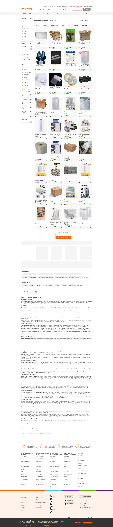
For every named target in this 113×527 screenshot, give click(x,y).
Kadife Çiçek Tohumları (53, 468)
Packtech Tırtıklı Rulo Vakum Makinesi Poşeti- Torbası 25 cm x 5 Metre (56, 87)
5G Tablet (79, 475)
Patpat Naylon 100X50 (53, 111)
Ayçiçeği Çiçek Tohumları (54, 476)
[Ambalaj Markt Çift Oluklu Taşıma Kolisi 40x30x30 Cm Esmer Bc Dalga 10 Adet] (41, 103)
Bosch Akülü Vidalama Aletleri (40, 464)
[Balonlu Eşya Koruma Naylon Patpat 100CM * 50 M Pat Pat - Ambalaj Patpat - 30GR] (85, 103)
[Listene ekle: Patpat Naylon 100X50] (61, 98)
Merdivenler (23, 486)
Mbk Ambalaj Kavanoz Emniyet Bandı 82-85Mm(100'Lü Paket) (56, 66)
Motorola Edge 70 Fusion (82, 473)
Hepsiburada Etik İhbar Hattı (85, 507)
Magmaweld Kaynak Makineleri (40, 477)
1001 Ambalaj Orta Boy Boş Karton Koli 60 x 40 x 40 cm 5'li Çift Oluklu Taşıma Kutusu (56, 200)
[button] (31, 49)
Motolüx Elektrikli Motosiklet (39, 456)
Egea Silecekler (52, 486)
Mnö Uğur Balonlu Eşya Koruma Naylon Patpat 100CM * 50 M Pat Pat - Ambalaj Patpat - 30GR (85, 112)
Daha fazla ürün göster (63, 237)
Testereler (65, 479)
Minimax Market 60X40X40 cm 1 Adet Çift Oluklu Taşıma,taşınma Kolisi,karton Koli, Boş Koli (84, 43)
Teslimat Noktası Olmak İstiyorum (40, 504)
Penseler (65, 486)
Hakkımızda (23, 495)
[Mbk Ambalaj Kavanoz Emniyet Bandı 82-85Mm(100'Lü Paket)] (55, 57)
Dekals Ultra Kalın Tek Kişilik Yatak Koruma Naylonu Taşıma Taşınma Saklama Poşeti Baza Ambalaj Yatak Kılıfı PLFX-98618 (55, 157)
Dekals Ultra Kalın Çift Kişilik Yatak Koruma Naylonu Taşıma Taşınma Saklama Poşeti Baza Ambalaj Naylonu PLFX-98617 (56, 135)
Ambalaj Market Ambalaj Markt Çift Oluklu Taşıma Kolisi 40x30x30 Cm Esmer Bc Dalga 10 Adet (40, 113)
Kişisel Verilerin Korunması (25, 504)
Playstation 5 (80, 471)
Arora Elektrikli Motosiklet (39, 463)
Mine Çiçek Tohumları (53, 458)
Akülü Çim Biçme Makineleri (54, 464)
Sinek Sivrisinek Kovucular (25, 461)
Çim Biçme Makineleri (67, 477)
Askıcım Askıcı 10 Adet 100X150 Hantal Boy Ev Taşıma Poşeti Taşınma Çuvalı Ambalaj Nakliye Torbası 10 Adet (85, 88)
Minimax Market (26, 28)
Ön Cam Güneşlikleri (67, 464)
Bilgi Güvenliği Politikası (25, 505)
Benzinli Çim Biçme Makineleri (54, 466)
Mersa (25, 26)
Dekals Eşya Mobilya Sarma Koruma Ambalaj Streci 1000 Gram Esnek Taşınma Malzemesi (40, 135)
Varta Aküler (37, 459)
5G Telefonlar (80, 476)
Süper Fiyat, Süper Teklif (51, 6)
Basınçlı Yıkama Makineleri (25, 466)
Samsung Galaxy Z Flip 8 (82, 483)
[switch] (31, 18)
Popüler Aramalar (81, 458)
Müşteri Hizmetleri (72, 6)
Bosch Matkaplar (38, 487)
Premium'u (27, 9)
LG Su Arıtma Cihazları (38, 476)
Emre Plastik (26, 34)
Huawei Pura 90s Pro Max (82, 465)
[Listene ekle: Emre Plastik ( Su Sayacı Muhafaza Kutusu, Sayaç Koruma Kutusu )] (46, 52)
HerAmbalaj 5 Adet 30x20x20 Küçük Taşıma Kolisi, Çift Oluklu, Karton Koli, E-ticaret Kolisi (70, 157)
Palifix (25, 39)
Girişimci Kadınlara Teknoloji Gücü (40, 502)
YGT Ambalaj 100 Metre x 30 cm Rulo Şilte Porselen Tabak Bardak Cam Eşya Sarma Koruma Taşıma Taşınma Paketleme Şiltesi (70, 223)
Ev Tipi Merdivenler (53, 469)
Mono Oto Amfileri (52, 482)
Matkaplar (65, 476)
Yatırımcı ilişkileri (23, 499)
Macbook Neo (80, 468)
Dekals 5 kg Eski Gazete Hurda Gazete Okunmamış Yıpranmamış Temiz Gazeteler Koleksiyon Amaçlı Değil (56, 179)
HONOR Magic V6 (81, 486)
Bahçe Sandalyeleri (67, 461)
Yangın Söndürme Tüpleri (25, 482)
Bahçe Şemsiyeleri (24, 476)
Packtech (25, 38)
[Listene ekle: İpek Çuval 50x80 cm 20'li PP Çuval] (76, 164)
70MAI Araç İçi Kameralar (39, 461)
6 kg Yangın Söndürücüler (54, 474)
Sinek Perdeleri (23, 468)
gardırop (85, 349)
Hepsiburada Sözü (81, 455)
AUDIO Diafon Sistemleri (39, 469)
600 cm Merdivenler (53, 487)
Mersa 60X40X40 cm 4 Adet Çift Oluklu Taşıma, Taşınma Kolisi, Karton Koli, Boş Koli (55, 43)
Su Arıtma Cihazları (24, 463)
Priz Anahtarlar (66, 468)
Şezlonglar (66, 466)
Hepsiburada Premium (79, 6)
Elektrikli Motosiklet (24, 456)
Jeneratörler (23, 484)
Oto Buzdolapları (66, 458)
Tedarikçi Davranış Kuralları (39, 500)
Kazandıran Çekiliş (81, 470)
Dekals (25, 36)
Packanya (25, 33)
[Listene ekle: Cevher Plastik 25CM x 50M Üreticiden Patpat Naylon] (90, 208)
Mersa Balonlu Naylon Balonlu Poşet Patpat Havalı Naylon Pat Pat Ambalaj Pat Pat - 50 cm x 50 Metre (70, 65)
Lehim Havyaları (66, 481)
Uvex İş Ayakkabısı (38, 482)
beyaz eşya (61, 396)
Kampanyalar (59, 6)
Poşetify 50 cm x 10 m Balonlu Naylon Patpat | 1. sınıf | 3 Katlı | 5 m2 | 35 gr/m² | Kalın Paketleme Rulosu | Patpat (85, 177)
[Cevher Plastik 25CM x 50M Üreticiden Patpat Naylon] (85, 213)
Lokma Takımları (66, 471)
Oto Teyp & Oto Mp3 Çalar (68, 482)
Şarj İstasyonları (66, 459)
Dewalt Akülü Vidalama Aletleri (40, 479)
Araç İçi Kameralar (24, 464)
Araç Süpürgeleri (66, 456)
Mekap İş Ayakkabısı (38, 486)
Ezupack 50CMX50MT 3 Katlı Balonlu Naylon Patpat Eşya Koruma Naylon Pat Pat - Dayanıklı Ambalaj (85, 200)
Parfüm (70, 307)
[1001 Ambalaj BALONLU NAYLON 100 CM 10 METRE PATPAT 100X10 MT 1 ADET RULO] (41, 147)
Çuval (25, 31)
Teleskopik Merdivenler (53, 463)
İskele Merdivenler (53, 461)
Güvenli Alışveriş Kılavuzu (25, 507)
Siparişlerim (44, 6)
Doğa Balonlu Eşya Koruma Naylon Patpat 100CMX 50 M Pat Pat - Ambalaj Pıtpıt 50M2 (40, 43)
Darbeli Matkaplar (52, 456)
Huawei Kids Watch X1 (81, 463)
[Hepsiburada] (26, 8)
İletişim (22, 510)
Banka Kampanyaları (38, 507)
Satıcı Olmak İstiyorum (38, 497)
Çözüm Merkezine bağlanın (85, 496)
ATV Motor (22, 459)
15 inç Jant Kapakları (53, 479)
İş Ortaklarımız (23, 497)
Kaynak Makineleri (67, 463)
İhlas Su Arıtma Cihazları (39, 458)
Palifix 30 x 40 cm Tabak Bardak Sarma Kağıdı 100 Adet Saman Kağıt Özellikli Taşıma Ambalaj (85, 135)
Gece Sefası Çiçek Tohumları (54, 481)
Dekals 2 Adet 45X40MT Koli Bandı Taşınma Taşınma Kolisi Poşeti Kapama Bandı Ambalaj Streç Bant (70, 88)
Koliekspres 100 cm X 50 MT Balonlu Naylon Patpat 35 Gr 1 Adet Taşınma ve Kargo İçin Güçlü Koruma (85, 65)
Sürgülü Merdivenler (53, 484)
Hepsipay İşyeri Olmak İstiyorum (40, 499)
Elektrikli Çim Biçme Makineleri (54, 477)
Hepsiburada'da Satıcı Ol (88, 6)
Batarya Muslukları (67, 487)
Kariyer (22, 502)
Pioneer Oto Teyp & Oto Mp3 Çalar (40, 468)
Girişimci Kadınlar (65, 6)
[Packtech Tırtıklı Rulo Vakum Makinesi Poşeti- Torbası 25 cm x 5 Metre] (55, 79)
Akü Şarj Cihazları (67, 484)
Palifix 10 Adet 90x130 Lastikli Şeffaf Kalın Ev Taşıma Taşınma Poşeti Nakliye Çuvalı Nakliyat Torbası (70, 135)
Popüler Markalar (81, 460)
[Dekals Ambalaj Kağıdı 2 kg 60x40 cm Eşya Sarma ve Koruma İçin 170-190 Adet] (41, 191)
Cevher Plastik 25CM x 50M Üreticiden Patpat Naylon (83, 221)
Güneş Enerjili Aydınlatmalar (25, 469)
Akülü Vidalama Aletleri (24, 481)
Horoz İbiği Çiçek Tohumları (54, 459)
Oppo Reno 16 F (80, 478)
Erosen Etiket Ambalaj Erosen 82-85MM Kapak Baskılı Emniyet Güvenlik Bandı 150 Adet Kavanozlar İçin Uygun (70, 44)
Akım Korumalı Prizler (24, 487)
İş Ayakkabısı (66, 469)
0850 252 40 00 (85, 503)
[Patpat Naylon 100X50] (55, 103)
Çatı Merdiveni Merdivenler (54, 471)
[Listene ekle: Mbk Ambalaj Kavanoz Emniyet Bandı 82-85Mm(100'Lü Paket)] (61, 52)
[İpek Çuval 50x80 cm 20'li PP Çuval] (70, 169)
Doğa (24, 29)
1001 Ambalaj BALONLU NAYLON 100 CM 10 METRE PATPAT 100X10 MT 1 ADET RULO (41, 155)
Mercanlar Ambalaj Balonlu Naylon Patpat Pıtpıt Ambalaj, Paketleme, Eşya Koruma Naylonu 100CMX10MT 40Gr (85, 155)
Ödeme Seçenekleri (38, 505)
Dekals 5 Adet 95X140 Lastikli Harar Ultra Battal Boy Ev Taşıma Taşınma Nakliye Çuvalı (55, 223)
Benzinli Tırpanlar (24, 474)
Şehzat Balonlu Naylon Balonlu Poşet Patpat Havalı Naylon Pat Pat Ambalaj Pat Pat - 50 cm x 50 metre (70, 200)
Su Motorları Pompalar (24, 479)
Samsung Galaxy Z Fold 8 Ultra (83, 481)
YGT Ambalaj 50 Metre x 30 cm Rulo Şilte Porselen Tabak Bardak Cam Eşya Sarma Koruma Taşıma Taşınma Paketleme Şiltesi (41, 88)
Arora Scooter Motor (38, 474)
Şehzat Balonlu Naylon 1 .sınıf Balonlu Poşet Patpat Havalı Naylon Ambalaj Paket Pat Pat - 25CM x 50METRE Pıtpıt (70, 112)
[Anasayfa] (35, 18)
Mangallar (22, 477)
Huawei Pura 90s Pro (81, 466)
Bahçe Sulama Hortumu (68, 474)
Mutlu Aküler (37, 481)
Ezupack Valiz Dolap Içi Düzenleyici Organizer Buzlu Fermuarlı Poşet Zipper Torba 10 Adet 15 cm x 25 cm (40, 222)
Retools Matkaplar (38, 471)
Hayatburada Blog (38, 495)
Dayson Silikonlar (38, 466)
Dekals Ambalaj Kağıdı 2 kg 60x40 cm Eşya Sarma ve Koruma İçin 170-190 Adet (41, 201)
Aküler (22, 471)
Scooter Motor (23, 458)
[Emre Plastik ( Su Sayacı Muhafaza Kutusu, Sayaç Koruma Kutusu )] (41, 57)
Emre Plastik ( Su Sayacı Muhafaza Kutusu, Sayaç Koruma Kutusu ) (40, 65)
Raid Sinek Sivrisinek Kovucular (40, 484)
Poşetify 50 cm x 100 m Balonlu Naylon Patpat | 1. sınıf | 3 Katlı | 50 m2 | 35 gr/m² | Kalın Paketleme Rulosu (41, 177)
